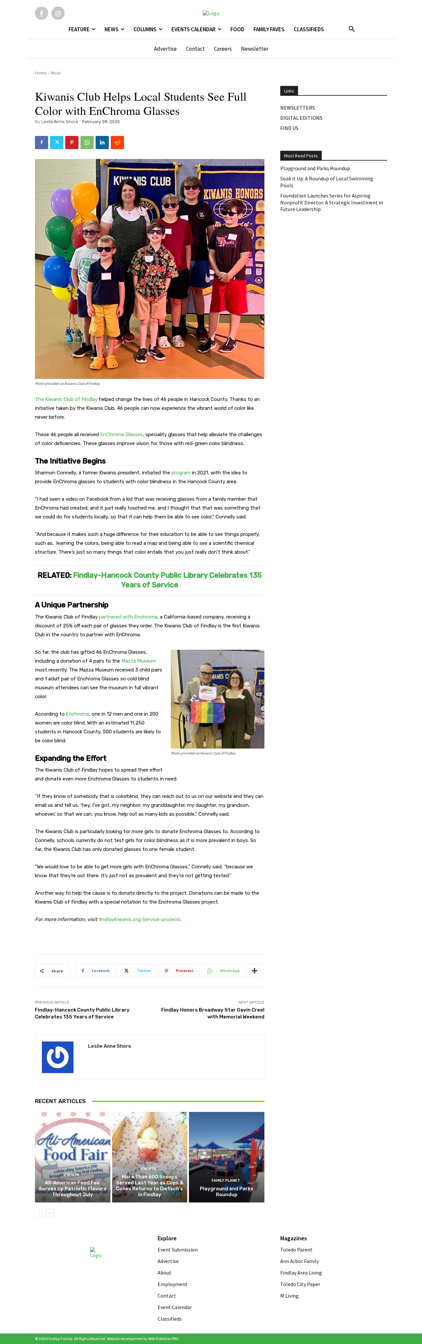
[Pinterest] (71, 142)
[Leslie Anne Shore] (61, 1057)
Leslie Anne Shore (59, 121)
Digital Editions (301, 118)
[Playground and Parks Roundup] (226, 1157)
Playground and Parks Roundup (227, 1192)
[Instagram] (58, 13)
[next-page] (49, 1213)
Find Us (289, 128)
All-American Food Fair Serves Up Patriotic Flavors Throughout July (72, 1189)
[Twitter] (56, 142)
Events (71, 1174)
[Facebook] (41, 13)
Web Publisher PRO (163, 1338)
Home (40, 73)
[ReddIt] (117, 142)
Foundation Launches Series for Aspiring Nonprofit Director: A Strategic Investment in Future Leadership (331, 202)
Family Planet (226, 1180)
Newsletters (297, 107)
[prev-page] (39, 1213)
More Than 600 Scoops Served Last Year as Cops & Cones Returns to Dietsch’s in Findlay (149, 1186)
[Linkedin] (102, 142)
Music (56, 73)
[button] (351, 29)
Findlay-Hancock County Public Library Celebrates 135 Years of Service (167, 580)
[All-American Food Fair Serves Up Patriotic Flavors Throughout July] (72, 1157)
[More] (254, 970)
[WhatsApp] (87, 142)
